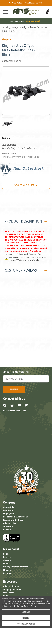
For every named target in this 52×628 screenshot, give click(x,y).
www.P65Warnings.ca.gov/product (25, 260)
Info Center (8, 592)
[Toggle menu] (5, 12)
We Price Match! (15, 3)
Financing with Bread (13, 520)
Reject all (26, 617)
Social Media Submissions (15, 516)
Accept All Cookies (26, 623)
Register (7, 557)
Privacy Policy (9, 523)
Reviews (7, 529)
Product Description (23, 221)
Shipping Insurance (12, 589)
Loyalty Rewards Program (15, 566)
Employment (9, 513)
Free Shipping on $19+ (34, 3)
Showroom (8, 526)
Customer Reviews (21, 270)
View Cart (7, 560)
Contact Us (8, 507)
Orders (6, 563)
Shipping (7, 570)
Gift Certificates (11, 586)
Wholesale (8, 510)
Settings (26, 611)
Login (6, 554)
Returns (7, 573)
